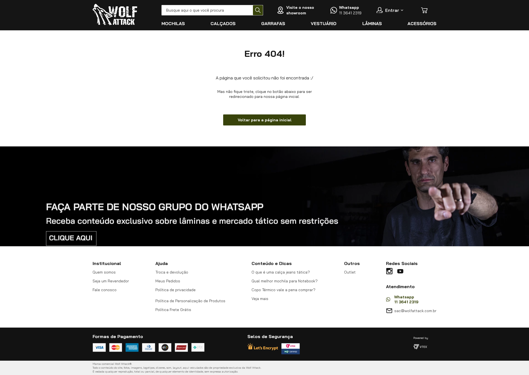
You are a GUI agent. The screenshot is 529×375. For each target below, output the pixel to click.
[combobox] (212, 10)
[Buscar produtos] (258, 10)
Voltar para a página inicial (265, 119)
